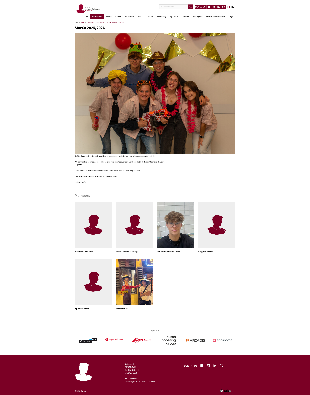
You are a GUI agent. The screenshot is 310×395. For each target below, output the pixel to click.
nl (232, 7)
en (228, 7)
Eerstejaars (197, 16)
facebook (208, 7)
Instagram (213, 7)
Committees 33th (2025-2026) (115, 22)
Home (87, 16)
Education (129, 16)
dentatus (200, 6)
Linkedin (218, 7)
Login (231, 16)
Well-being (161, 16)
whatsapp (223, 7)
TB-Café (149, 16)
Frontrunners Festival (215, 16)
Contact (185, 16)
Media (140, 16)
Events (109, 16)
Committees (100, 22)
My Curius (174, 16)
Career (118, 16)
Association (97, 16)
